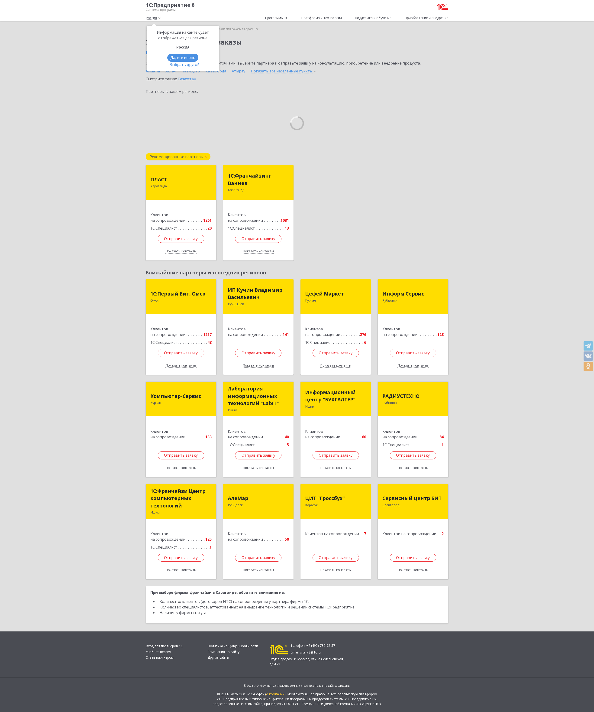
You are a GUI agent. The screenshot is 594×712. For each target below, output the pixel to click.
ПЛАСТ (158, 179)
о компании (275, 694)
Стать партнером (160, 657)
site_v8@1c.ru (310, 652)
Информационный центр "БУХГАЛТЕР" (330, 396)
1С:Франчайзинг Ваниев (249, 179)
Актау (170, 71)
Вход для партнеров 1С (164, 646)
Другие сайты (218, 657)
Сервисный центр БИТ (412, 498)
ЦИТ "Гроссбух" (325, 498)
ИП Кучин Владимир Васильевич (255, 294)
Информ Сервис (403, 293)
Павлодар (190, 71)
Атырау (238, 71)
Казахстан (187, 78)
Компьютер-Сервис (175, 396)
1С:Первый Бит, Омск (177, 293)
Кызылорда (215, 71)
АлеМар (238, 498)
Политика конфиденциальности (233, 646)
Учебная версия (158, 652)
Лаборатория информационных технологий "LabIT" (253, 395)
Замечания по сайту (223, 652)
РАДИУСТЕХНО (401, 396)
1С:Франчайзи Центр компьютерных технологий (178, 498)
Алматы (153, 71)
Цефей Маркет (324, 293)
